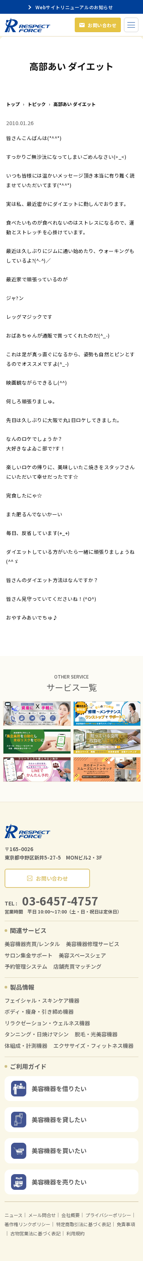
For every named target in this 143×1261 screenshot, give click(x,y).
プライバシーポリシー (108, 1215)
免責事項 (126, 1224)
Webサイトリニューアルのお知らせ (75, 7)
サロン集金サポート (29, 955)
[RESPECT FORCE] (27, 831)
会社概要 (70, 1215)
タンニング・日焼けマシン (37, 1034)
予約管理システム (26, 966)
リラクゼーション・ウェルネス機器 (47, 1023)
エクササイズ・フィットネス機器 (93, 1045)
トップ (13, 104)
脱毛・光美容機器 (96, 1034)
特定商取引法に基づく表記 (83, 1224)
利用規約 (75, 1233)
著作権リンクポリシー (27, 1224)
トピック (36, 104)
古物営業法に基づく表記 (35, 1233)
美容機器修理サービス (92, 944)
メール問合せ (42, 1215)
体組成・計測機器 (26, 1045)
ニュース (13, 1215)
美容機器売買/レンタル (32, 944)
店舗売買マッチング (77, 966)
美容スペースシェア (82, 955)
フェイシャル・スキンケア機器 (42, 1000)
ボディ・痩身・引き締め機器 (39, 1011)
